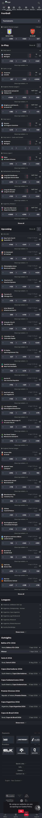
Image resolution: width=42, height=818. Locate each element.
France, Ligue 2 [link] (7, 153)
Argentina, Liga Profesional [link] (11, 616)
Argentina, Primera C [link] (9, 204)
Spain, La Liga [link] (7, 68)
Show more (20, 632)
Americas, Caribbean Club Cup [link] (12, 605)
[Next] (40, 33)
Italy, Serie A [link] (7, 50)
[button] (21, 50)
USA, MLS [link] (6, 234)
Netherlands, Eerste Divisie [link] (11, 171)
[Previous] (2, 33)
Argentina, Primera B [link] (9, 620)
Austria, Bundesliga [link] (9, 627)
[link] (9, 3)
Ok (21, 811)
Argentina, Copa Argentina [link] (11, 612)
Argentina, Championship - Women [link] (14, 608)
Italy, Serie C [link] (7, 119)
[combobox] (12, 781)
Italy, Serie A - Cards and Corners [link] (13, 137)
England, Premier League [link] (10, 448)
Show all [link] (32, 45)
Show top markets (20, 65)
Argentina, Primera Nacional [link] (11, 623)
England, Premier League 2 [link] (11, 87)
